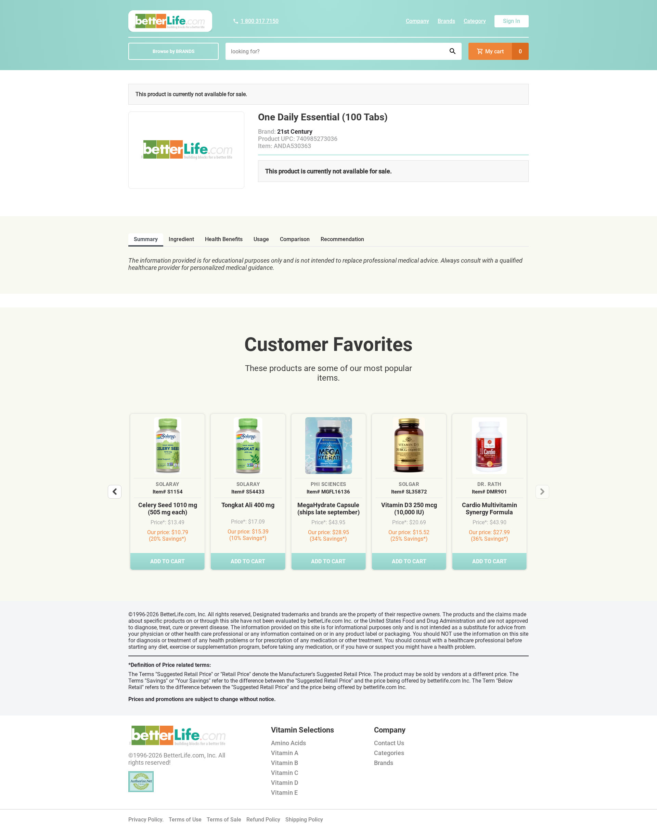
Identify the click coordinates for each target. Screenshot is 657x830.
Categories (389, 752)
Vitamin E (284, 792)
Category (475, 21)
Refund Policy (263, 819)
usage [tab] (261, 239)
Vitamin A (284, 752)
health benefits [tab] (224, 239)
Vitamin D (284, 782)
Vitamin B (284, 762)
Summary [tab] (146, 239)
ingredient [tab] (181, 239)
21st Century (294, 131)
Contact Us (389, 743)
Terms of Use (185, 819)
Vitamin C (284, 772)
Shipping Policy (304, 819)
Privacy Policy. (146, 819)
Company (417, 21)
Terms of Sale (224, 819)
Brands (446, 21)
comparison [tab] (295, 239)
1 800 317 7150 (260, 21)
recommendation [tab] (342, 239)
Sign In (511, 21)
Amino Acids (288, 743)
